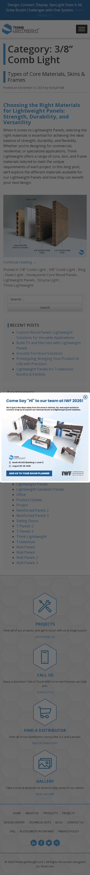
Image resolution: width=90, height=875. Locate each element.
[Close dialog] (85, 397)
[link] (45, 437)
